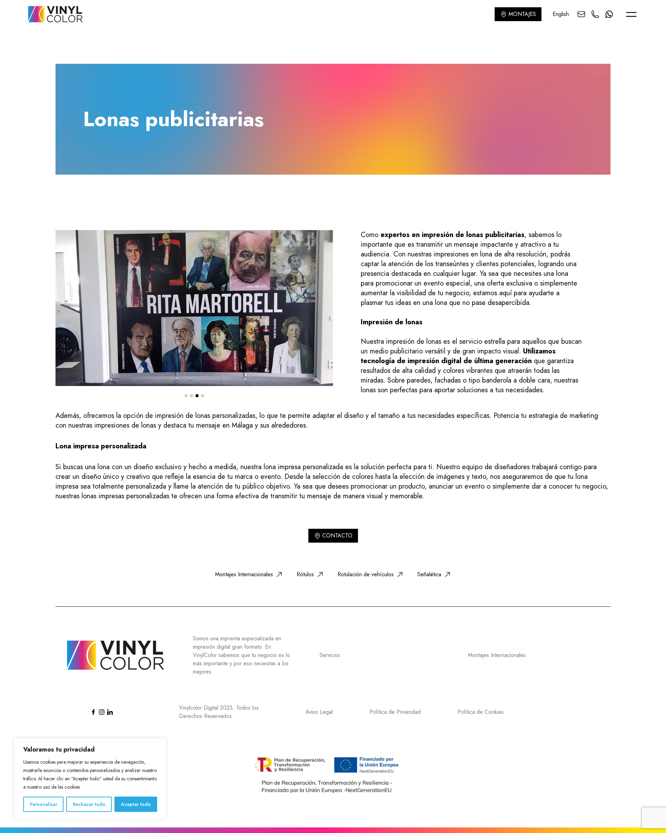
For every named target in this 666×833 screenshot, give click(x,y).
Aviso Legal (319, 712)
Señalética (429, 574)
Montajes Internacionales (244, 574)
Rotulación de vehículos (366, 574)
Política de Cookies (481, 712)
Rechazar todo (89, 804)
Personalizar (43, 804)
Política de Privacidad (395, 712)
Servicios (329, 655)
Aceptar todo (136, 804)
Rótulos (305, 574)
